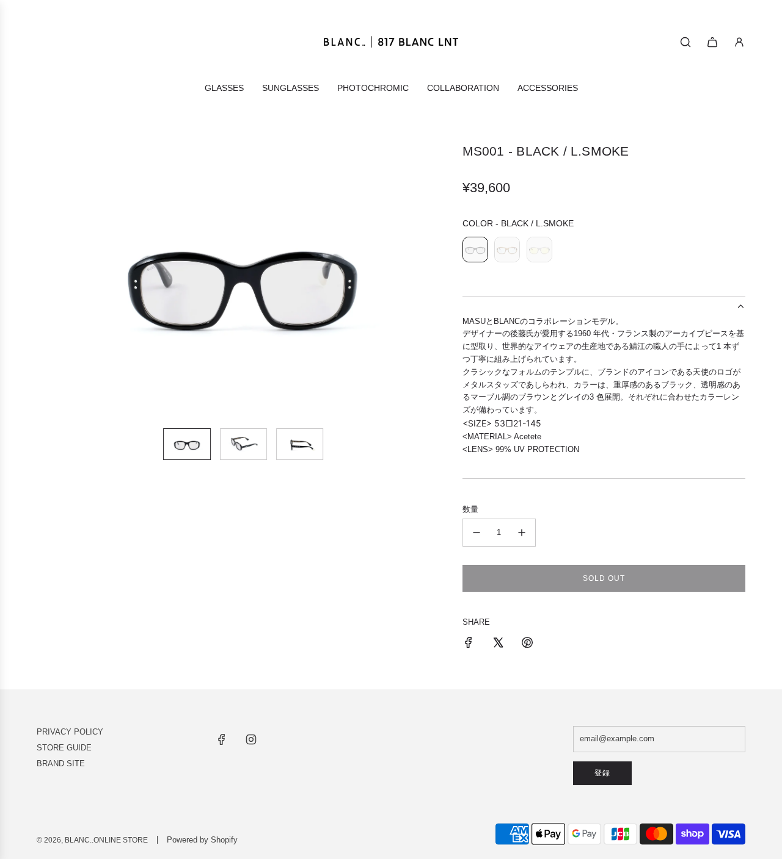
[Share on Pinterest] (527, 644)
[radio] (475, 251)
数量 (470, 509)
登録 (602, 773)
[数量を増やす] (521, 532)
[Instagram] (251, 739)
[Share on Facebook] (468, 644)
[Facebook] (221, 739)
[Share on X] (497, 644)
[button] (46, 280)
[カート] (712, 42)
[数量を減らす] (476, 532)
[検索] (685, 42)
